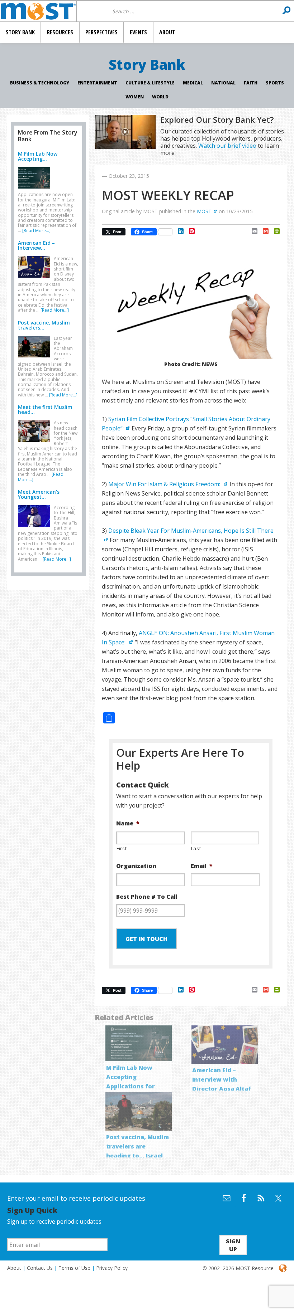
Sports (275, 83)
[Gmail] (263, 231)
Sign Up (233, 1245)
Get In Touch (146, 939)
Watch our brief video (227, 146)
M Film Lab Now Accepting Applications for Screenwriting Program (130, 1086)
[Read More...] (36, 231)
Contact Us (40, 1267)
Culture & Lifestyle (150, 83)
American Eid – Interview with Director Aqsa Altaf (221, 1079)
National (223, 83)
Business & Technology (39, 83)
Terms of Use (74, 1267)
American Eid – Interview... (36, 245)
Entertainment (97, 83)
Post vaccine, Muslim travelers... (44, 325)
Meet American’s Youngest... (39, 494)
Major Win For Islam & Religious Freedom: (165, 484)
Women (134, 97)
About (14, 1267)
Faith (250, 83)
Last (196, 848)
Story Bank (147, 64)
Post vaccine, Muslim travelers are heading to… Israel (137, 1146)
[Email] (251, 231)
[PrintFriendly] (274, 231)
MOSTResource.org (38, 11)
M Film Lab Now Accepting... (37, 156)
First (122, 848)
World (160, 97)
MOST (204, 211)
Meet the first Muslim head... (45, 409)
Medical (193, 83)
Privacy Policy (112, 1267)
